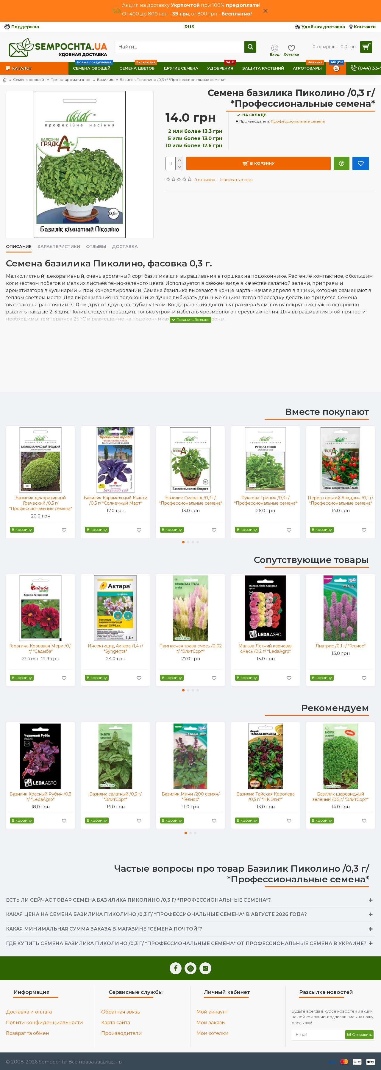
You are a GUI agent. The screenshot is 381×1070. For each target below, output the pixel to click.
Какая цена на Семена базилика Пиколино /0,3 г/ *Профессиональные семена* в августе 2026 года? (156, 914)
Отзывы (96, 246)
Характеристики (59, 246)
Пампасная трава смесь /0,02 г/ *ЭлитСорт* (190, 648)
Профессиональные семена (298, 121)
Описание (19, 246)
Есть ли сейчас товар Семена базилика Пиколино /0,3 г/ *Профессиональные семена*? (138, 900)
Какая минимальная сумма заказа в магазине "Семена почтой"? (104, 929)
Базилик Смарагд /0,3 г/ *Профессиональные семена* (190, 500)
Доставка (125, 246)
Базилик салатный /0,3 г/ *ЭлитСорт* (115, 796)
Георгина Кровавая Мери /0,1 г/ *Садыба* (40, 648)
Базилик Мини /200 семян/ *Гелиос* (191, 796)
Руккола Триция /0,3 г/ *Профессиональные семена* (265, 500)
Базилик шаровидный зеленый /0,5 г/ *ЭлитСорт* (340, 796)
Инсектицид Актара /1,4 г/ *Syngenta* (115, 648)
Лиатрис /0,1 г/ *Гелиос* (341, 646)
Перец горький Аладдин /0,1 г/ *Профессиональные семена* (340, 500)
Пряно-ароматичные (70, 79)
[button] (183, 542)
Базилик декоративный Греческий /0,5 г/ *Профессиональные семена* (40, 503)
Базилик (105, 79)
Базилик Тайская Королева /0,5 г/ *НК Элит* (265, 796)
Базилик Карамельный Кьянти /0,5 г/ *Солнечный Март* (115, 500)
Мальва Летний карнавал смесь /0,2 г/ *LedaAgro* (265, 648)
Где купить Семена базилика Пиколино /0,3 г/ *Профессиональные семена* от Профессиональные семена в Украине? (186, 943)
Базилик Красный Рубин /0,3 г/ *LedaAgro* (40, 796)
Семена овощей (28, 79)
